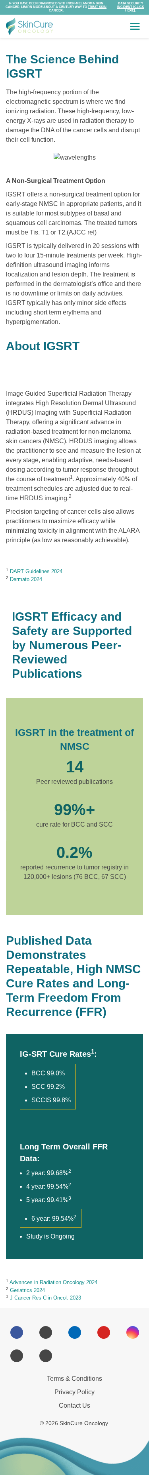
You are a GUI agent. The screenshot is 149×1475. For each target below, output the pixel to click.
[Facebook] (16, 1332)
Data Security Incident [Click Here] (130, 7)
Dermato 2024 (26, 579)
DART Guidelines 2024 (36, 571)
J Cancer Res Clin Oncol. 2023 (45, 1298)
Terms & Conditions (74, 1378)
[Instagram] (132, 1332)
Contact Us (74, 1405)
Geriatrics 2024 (27, 1290)
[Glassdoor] (74, 1355)
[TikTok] (45, 1355)
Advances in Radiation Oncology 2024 (53, 1282)
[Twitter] (45, 1332)
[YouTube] (103, 1332)
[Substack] (103, 1355)
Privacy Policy (74, 1392)
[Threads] (16, 1355)
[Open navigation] (135, 26)
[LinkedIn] (74, 1332)
